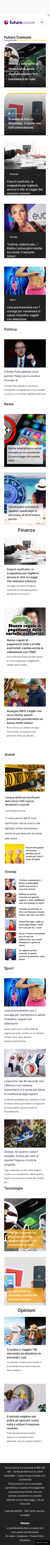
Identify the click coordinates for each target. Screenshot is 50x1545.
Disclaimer (25, 1540)
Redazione (22, 1536)
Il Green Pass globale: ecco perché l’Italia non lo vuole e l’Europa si (22, 376)
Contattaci (25, 1515)
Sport (13, 299)
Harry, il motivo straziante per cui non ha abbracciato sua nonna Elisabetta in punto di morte (32, 939)
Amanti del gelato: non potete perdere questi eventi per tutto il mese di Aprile (35, 853)
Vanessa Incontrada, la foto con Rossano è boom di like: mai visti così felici (32, 912)
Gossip (13, 236)
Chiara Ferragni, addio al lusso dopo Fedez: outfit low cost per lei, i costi (31, 924)
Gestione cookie (42, 1542)
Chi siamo (10, 1536)
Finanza (14, 174)
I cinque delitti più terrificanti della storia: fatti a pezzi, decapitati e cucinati (22, 801)
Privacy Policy (36, 1536)
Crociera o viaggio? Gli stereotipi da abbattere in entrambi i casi (24, 1353)
